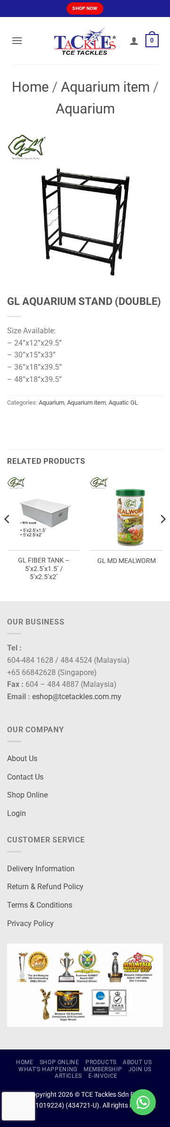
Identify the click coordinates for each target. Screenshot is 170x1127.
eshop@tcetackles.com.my (76, 696)
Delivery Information (41, 868)
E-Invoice (103, 1076)
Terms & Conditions (39, 905)
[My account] (134, 40)
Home (30, 87)
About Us (22, 758)
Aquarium (85, 109)
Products (101, 1062)
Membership (103, 1069)
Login (16, 813)
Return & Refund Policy (45, 886)
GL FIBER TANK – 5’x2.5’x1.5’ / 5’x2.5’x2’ (43, 568)
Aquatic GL (123, 402)
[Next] (162, 538)
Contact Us (25, 776)
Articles (68, 1076)
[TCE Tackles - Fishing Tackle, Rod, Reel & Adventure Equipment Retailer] (85, 40)
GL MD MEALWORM (126, 560)
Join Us (140, 1069)
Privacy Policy (30, 923)
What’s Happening (47, 1069)
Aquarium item (105, 87)
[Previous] (7, 538)
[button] (17, 40)
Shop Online (27, 794)
